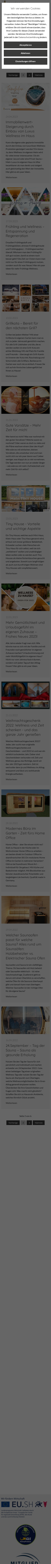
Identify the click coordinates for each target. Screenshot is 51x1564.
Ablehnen (25, 53)
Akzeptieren (25, 45)
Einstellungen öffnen (25, 61)
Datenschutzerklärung (28, 37)
